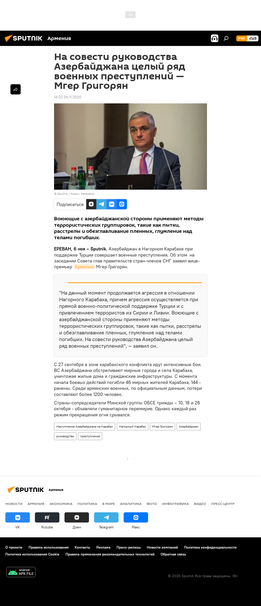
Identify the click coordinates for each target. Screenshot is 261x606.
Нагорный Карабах (132, 426)
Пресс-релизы (128, 547)
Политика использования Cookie (32, 554)
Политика (87, 503)
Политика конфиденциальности (210, 547)
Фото (152, 503)
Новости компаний (162, 547)
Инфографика (175, 503)
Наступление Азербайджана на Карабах (84, 426)
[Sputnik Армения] (25, 42)
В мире (108, 503)
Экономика (60, 503)
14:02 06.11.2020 (67, 97)
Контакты (82, 547)
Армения (36, 503)
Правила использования (49, 547)
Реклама (103, 547)
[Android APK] (21, 572)
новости (13, 503)
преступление (90, 436)
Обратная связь (173, 554)
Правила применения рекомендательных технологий (110, 554)
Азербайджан (188, 426)
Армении (84, 267)
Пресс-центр (222, 503)
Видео (200, 503)
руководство (65, 436)
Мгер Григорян (162, 426)
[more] (15, 89)
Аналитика (130, 503)
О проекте (13, 547)
